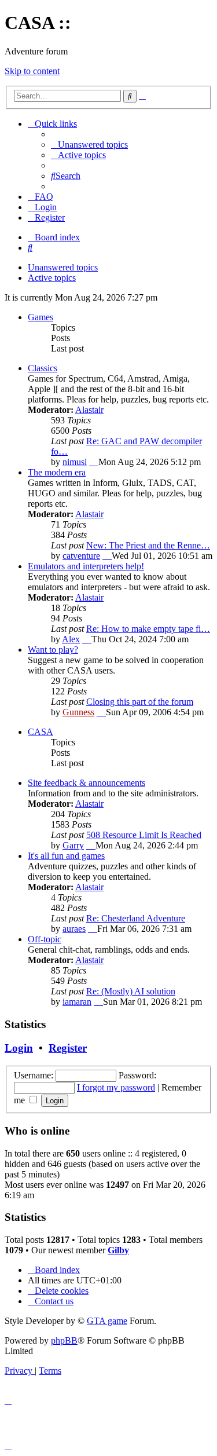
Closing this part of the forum (139, 702)
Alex (71, 639)
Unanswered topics (63, 267)
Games (40, 317)
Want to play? (53, 649)
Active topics (52, 278)
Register (68, 1048)
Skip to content (32, 71)
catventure (81, 556)
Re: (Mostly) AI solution (130, 991)
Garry (73, 845)
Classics (42, 368)
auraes (74, 929)
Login (19, 1048)
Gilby (118, 1250)
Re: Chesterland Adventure (135, 918)
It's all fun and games (66, 856)
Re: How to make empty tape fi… (148, 629)
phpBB (64, 1340)
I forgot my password (116, 1087)
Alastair (89, 410)
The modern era (57, 472)
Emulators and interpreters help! (86, 566)
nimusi (74, 462)
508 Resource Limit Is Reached (143, 835)
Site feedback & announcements (86, 783)
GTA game (107, 1321)
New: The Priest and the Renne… (148, 545)
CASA (40, 732)
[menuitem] (89, 144)
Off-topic (44, 939)
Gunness (78, 712)
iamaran (76, 1002)
